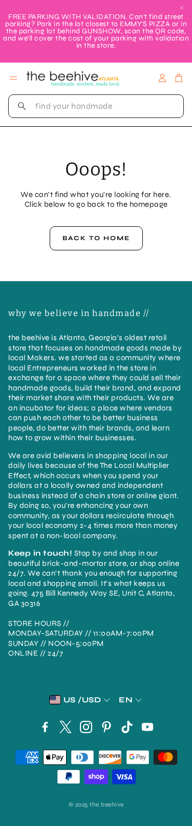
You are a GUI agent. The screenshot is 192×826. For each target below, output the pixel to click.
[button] (96, 106)
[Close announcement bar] (181, 7)
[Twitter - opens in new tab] (65, 727)
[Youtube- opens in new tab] (147, 727)
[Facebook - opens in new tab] (45, 727)
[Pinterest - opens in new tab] (106, 727)
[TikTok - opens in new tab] (127, 727)
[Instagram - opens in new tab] (86, 727)
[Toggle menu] (13, 78)
